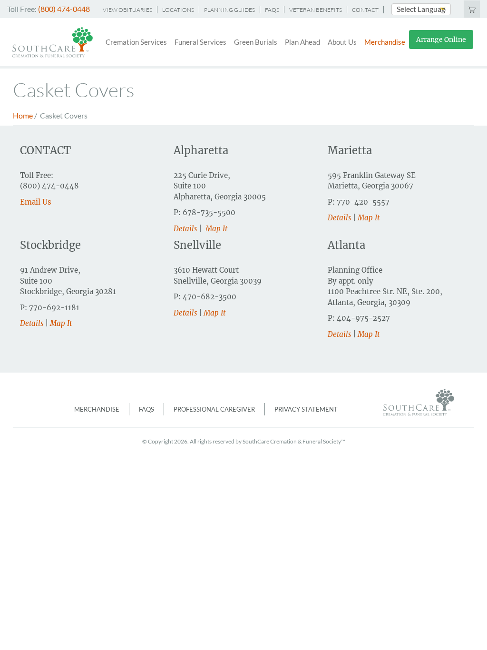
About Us (342, 42)
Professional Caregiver (214, 409)
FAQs (272, 9)
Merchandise (384, 42)
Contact (365, 9)
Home (23, 115)
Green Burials (255, 42)
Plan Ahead (302, 42)
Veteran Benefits (315, 9)
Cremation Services (136, 42)
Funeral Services (200, 42)
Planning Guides (229, 9)
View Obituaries (127, 9)
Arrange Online (441, 39)
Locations (178, 9)
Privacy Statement (306, 409)
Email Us (35, 202)
